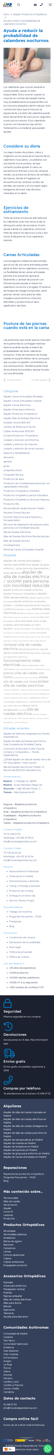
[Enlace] (42, 4)
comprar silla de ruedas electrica (22, 646)
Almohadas (9, 1231)
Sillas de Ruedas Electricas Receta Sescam (26, 536)
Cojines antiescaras (13, 1261)
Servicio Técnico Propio (21, 900)
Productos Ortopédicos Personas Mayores (26, 499)
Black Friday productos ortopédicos (16, 617)
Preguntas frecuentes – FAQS (25, 916)
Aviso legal (15, 947)
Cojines (7, 1258)
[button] (19, 4)
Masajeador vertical (14, 1289)
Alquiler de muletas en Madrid (19, 1143)
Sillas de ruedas (11, 1201)
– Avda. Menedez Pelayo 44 (22, 784)
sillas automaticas (10, 718)
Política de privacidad (20, 952)
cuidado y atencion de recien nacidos (23, 448)
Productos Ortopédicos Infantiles (21, 490)
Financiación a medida (21, 876)
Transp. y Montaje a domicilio (24, 885)
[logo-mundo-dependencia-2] (7, 4)
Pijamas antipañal (12, 1296)
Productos (9, 1218)
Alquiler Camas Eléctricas (17, 405)
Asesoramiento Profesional (23, 871)
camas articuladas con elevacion (29, 628)
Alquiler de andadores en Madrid (20, 1146)
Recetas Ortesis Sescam (16, 512)
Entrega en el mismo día (22, 895)
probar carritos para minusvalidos (26, 678)
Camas (7, 1251)
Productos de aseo (13, 479)
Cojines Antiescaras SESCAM (18, 431)
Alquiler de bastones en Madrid (20, 1150)
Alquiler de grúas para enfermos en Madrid (26, 1153)
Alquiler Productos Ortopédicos (20, 413)
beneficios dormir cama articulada (33, 613)
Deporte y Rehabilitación (16, 453)
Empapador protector (15, 1265)
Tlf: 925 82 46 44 (12, 852)
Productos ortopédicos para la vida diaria (25, 495)
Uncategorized (11, 545)
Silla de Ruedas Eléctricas (17, 532)
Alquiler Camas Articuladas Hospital (22, 400)
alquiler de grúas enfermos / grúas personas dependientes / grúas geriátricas (26, 568)
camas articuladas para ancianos (23, 637)
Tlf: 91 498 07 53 (11, 834)
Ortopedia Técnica (13, 474)
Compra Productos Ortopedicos (20, 435)
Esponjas (8, 1282)
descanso (8, 457)
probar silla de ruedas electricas (26, 683)
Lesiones (8, 1215)
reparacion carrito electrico (20, 698)
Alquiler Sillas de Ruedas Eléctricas (21, 418)
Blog (11, 926)
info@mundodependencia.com (20, 841)
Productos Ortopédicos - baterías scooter (18, 690)
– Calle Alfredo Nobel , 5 (21, 788)
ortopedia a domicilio (42, 669)
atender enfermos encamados (29, 601)
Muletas (7, 1292)
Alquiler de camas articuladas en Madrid (24, 1156)
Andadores (9, 1237)
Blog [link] (5, 1180)
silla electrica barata (39, 714)
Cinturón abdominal (13, 1255)
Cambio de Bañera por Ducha (19, 426)
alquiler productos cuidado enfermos (23, 589)
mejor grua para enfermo (25, 669)
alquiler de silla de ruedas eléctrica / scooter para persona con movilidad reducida (26, 579)
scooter (22, 710)
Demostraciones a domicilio (24, 881)
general (7, 461)
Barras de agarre (12, 1241)
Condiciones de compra (22, 937)
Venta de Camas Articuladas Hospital (23, 549)
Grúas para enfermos (14, 1285)
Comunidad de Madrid (15, 1333)
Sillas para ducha (12, 1302)
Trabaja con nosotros (20, 911)
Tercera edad (10, 1197)
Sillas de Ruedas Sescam (16, 540)
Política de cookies (19, 956)
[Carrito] (35, 4)
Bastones (8, 1244)
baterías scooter (23, 609)
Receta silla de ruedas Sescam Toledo (23, 508)
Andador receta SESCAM (16, 422)
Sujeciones (9, 1309)
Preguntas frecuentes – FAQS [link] (19, 1177)
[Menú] (50, 4)
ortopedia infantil (12, 470)
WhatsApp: (18, 837)
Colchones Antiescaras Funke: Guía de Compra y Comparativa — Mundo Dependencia (23, 752)
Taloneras (8, 1313)
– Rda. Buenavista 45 (19, 792)
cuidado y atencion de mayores (20, 444)
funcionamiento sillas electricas (21, 662)
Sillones (7, 1306)
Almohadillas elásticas (15, 1234)
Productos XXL (11, 503)
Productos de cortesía (21, 890)
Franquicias (15, 921)
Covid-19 (8, 1211)
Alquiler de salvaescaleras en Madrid (23, 1139)
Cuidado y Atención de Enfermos (21, 440)
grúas (6, 466)
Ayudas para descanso (15, 1316)
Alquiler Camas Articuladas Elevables (23, 396)
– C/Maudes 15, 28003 (19, 781)
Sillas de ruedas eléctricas (17, 1299)
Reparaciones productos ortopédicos (23, 1173)
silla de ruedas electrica (21, 711)
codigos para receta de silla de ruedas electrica (29, 641)
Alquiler (7, 1208)
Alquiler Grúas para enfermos (19, 409)
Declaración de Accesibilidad (24, 942)
